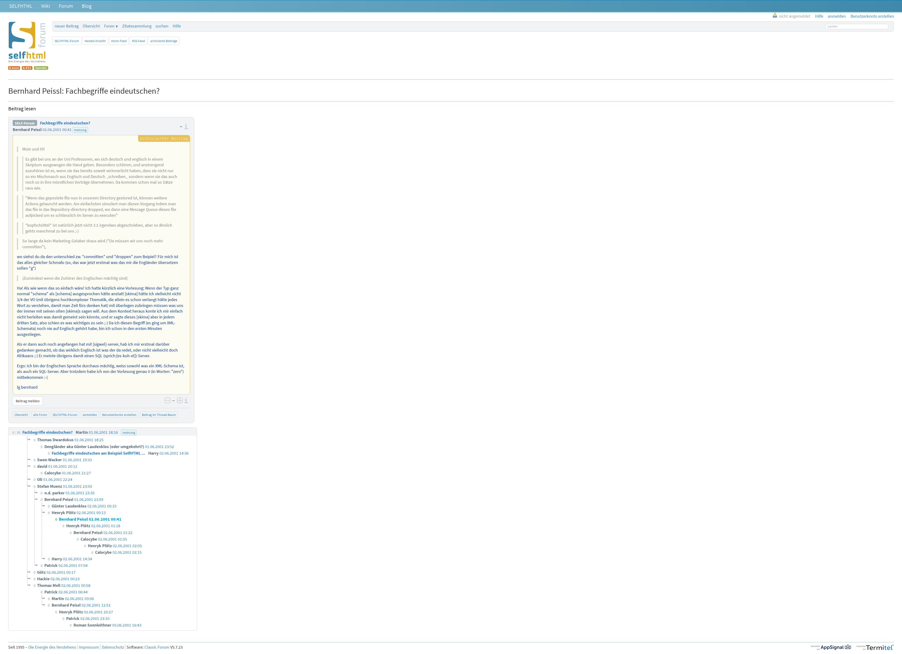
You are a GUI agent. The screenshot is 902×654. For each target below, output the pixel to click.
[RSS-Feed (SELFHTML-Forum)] (27, 68)
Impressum (89, 647)
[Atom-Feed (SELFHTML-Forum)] (14, 68)
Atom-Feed (119, 41)
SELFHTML (20, 6)
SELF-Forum (25, 123)
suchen (162, 26)
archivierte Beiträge (163, 41)
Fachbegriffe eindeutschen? (65, 123)
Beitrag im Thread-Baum (159, 415)
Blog (87, 6)
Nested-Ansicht (95, 41)
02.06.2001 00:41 (57, 129)
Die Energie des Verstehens (52, 647)
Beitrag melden (28, 401)
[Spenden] (41, 68)
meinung (80, 130)
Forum (66, 6)
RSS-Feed (138, 41)
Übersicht (91, 26)
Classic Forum (156, 647)
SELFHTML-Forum (66, 41)
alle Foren (40, 415)
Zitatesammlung (137, 26)
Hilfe (177, 26)
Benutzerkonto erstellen (119, 415)
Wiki (45, 6)
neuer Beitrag (67, 26)
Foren (109, 26)
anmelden (90, 415)
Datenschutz (113, 647)
